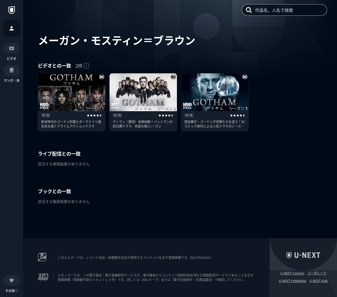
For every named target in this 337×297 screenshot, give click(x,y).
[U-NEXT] (11, 10)
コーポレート (317, 273)
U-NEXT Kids (318, 281)
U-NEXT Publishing (292, 281)
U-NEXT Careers (292, 273)
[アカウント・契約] (11, 28)
